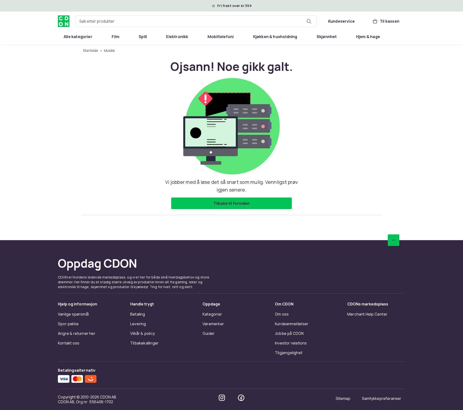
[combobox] (196, 21)
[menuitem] (78, 36)
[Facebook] (241, 397)
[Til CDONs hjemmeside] (63, 21)
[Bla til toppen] (393, 240)
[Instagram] (222, 397)
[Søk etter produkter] (309, 21)
